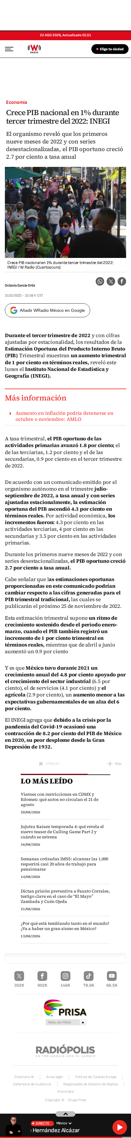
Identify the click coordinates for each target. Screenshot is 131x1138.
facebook (122, 281)
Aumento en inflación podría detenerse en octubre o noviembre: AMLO (64, 416)
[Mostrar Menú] (7, 48)
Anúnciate (65, 1091)
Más (118, 763)
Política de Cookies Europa (95, 1077)
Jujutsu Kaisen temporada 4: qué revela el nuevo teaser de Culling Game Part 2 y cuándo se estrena (62, 832)
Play (119, 1127)
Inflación (52, 763)
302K (19, 985)
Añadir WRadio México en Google (52, 310)
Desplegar (66, 1114)
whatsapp (100, 281)
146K (65, 985)
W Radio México (34, 49)
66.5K (112, 985)
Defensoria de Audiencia (32, 1084)
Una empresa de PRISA (65, 1007)
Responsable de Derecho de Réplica (90, 1084)
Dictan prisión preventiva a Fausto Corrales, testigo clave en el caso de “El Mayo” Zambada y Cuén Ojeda (65, 896)
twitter (111, 281)
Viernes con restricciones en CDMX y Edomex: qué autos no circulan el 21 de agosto (59, 799)
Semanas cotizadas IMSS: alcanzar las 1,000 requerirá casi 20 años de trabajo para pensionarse (64, 864)
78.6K (88, 985)
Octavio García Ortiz (20, 285)
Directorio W (24, 1077)
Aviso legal (54, 1077)
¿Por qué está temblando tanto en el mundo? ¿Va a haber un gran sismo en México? (65, 926)
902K (42, 985)
